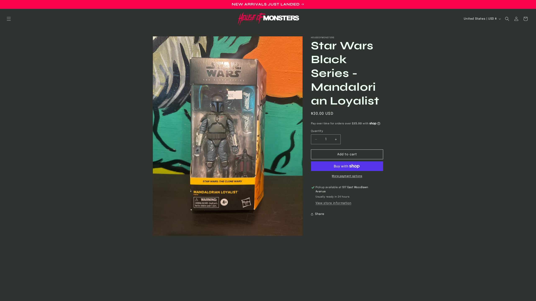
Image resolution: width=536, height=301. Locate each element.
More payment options (347, 176)
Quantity (317, 131)
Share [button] (319, 214)
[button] (8, 18)
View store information (333, 203)
